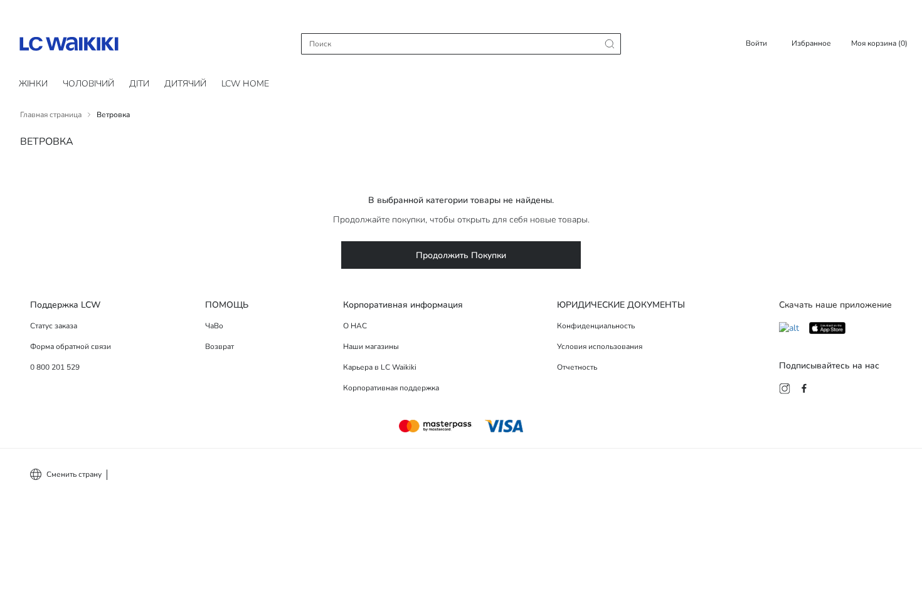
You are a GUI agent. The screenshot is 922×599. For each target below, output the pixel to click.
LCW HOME (245, 84)
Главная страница (51, 115)
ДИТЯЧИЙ (185, 84)
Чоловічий (88, 84)
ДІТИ (139, 84)
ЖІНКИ (33, 84)
